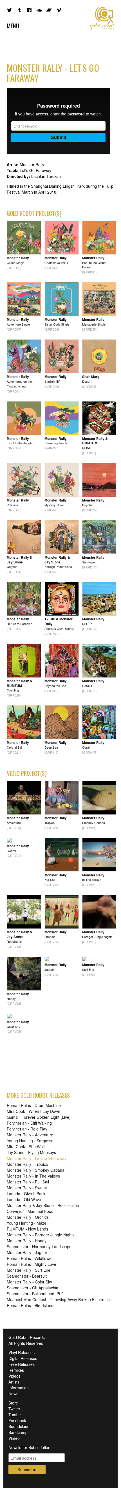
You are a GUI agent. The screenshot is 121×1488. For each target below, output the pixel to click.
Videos (14, 1376)
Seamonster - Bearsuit (27, 1276)
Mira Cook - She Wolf (26, 1146)
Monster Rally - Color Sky (29, 1282)
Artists (13, 1382)
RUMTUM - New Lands (27, 1229)
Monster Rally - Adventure (30, 1135)
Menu (13, 25)
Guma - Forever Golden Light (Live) (39, 1117)
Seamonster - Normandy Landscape (39, 1246)
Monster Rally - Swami (27, 1187)
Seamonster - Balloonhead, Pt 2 (35, 1293)
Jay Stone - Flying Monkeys (31, 1152)
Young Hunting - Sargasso (30, 1140)
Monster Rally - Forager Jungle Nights (41, 1235)
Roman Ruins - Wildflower (30, 1258)
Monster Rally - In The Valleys (33, 1176)
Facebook (17, 1420)
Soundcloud (19, 1426)
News (13, 1393)
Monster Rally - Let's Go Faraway (36, 1158)
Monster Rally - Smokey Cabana (35, 1170)
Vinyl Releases (21, 1352)
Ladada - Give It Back (26, 1193)
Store (13, 1403)
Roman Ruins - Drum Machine (34, 1105)
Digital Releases (22, 1358)
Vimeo (14, 1438)
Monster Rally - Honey (26, 1240)
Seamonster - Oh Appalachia (32, 1287)
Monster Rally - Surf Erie (28, 1270)
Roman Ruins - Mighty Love (31, 1264)
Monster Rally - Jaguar (27, 1252)
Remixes (16, 1370)
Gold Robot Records (102, 19)
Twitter (14, 1409)
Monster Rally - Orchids (28, 1217)
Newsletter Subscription (29, 1447)
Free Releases (21, 1364)
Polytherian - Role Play (27, 1129)
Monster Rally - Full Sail (28, 1182)
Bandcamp (18, 1432)
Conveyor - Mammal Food (30, 1211)
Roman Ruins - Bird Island (30, 1305)
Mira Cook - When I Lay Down (33, 1111)
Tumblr (14, 1414)
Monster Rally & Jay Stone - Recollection (43, 1205)
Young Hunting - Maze (26, 1223)
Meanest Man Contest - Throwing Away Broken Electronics (59, 1299)
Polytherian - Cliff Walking (29, 1123)
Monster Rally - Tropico (27, 1164)
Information (18, 1387)
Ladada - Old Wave (24, 1199)
